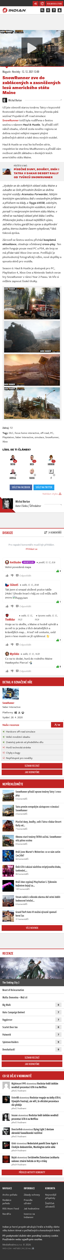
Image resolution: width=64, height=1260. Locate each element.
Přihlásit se (31, 549)
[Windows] (15, 712)
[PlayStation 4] (19, 712)
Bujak (14, 1157)
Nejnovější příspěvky (50, 1196)
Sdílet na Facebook (21, 487)
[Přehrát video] (32, 48)
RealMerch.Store (54, 3)
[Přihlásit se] (60, 10)
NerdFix (6, 1214)
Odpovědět (25, 575)
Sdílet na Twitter (44, 487)
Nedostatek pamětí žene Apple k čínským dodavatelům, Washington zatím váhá (34, 1145)
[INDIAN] (14, 10)
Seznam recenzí (32, 766)
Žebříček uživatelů (50, 1204)
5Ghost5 (14, 585)
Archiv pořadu (9, 1194)
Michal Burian (15, 100)
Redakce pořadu (6, 1201)
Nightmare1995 (18, 1083)
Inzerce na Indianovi (29, 1215)
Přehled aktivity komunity (32, 1172)
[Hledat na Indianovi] (42, 10)
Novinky (16, 71)
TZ (11, 428)
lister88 (15, 1098)
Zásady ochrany (32, 1194)
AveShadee (15, 562)
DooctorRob (16, 1129)
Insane (14, 1115)
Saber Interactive (24, 437)
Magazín (6, 71)
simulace (39, 437)
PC (51, 433)
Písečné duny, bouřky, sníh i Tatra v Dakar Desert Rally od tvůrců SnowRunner (36, 173)
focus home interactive (27, 433)
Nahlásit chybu (51, 493)
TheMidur (10, 619)
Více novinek (32, 928)
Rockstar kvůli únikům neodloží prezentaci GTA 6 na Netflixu (34, 1085)
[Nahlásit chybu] (33, 1248)
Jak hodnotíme (32, 772)
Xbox (5, 441)
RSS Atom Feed (10, 1208)
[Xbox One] (22, 712)
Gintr (13, 1143)
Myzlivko (14, 654)
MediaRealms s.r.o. (12, 1244)
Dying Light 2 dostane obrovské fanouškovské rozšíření (32, 1131)
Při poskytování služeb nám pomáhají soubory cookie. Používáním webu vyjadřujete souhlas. (30, 1237)
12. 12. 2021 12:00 (30, 71)
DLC (11, 433)
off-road (44, 433)
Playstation (8, 437)
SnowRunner (52, 437)
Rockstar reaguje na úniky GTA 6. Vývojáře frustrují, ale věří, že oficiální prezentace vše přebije (36, 1101)
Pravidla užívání (28, 1201)
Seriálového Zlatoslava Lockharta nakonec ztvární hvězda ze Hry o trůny (35, 1159)
